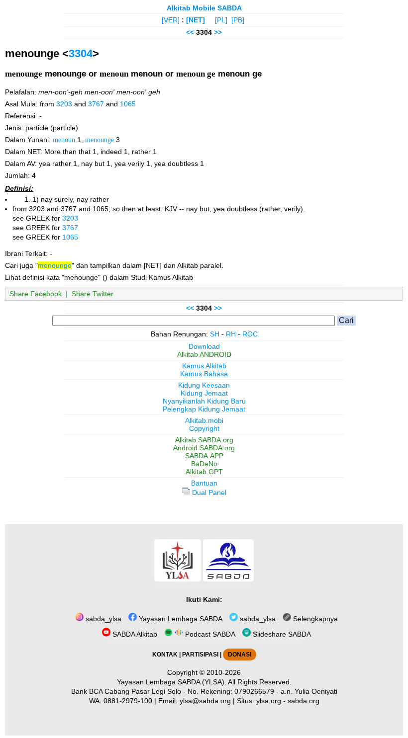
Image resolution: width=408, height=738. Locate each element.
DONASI (239, 654)
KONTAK (165, 654)
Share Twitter (92, 294)
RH (231, 334)
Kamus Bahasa (204, 374)
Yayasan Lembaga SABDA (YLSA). (171, 682)
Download (204, 346)
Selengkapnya (314, 619)
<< (190, 32)
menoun (64, 140)
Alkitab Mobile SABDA (204, 8)
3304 (81, 53)
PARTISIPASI (200, 654)
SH (214, 334)
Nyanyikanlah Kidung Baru (204, 401)
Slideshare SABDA (281, 634)
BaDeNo (204, 464)
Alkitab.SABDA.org (204, 440)
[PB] (237, 20)
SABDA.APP (204, 456)
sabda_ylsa (102, 619)
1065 (128, 104)
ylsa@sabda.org (205, 701)
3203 (64, 104)
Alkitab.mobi (204, 420)
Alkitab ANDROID (204, 354)
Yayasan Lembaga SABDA (179, 619)
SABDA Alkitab (133, 634)
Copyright (204, 428)
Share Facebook (35, 294)
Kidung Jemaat (204, 393)
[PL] (221, 20)
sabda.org (303, 701)
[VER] (171, 20)
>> (218, 32)
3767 (96, 104)
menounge (99, 140)
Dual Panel (208, 492)
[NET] (195, 20)
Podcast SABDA (209, 634)
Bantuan (204, 483)
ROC (250, 334)
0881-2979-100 (127, 701)
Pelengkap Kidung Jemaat (204, 409)
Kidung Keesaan (204, 385)
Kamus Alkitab (204, 366)
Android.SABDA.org (204, 448)
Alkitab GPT (204, 472)
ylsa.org (268, 701)
